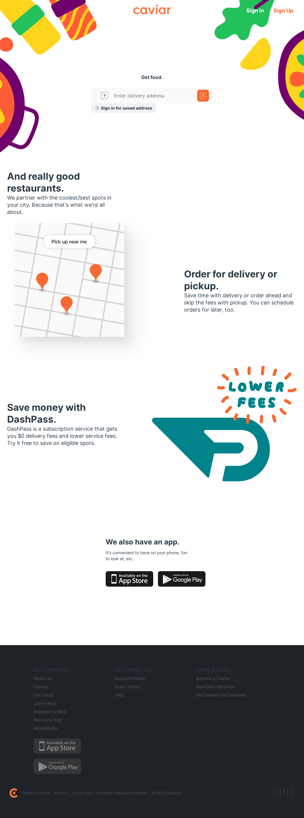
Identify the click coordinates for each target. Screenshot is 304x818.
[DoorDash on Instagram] (290, 793)
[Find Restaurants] (203, 96)
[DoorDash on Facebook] (276, 793)
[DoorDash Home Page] (14, 793)
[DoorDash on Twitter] (283, 793)
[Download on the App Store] (129, 579)
